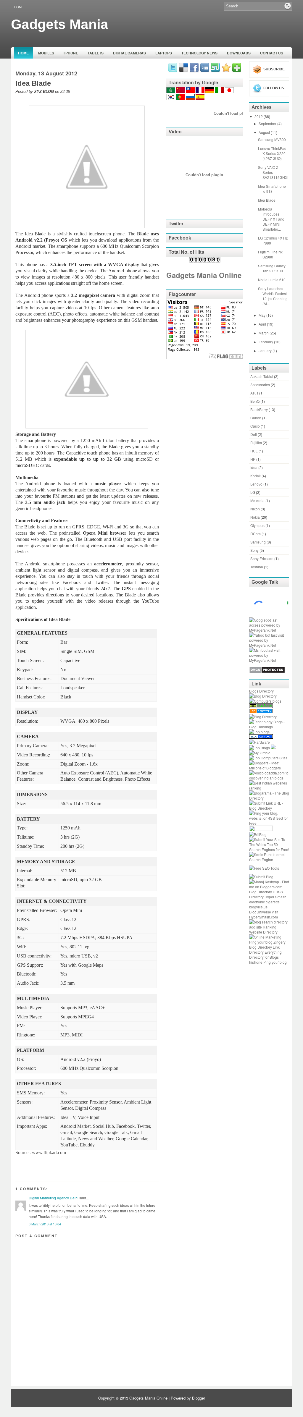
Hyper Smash (275, 896)
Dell (253, 434)
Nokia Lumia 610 (272, 279)
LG (252, 492)
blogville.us (258, 906)
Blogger (198, 1398)
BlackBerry (259, 409)
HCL (254, 450)
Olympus (257, 525)
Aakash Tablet (261, 376)
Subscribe (274, 69)
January (266, 350)
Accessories (260, 384)
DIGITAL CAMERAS (129, 53)
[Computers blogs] (265, 700)
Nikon (255, 508)
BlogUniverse (260, 911)
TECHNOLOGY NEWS (199, 53)
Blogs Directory (261, 690)
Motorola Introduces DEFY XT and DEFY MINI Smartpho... (271, 219)
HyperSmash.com (263, 916)
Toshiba (256, 566)
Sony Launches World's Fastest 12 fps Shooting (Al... (273, 296)
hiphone (255, 962)
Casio (255, 425)
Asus (254, 392)
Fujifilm (256, 442)
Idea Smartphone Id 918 (272, 189)
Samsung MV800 (272, 139)
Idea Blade (33, 83)
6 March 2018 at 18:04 (45, 1224)
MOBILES (46, 53)
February (266, 341)
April (263, 323)
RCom (255, 533)
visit (275, 911)
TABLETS (96, 53)
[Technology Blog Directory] (263, 695)
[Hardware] (259, 742)
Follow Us (273, 88)
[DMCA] (267, 671)
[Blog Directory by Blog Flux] (261, 711)
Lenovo (256, 483)
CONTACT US (271, 53)
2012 (259, 116)
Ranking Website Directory (263, 929)
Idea (253, 467)
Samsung (258, 541)
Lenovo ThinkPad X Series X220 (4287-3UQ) (272, 153)
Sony (254, 550)
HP (252, 459)
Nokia (255, 517)
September (268, 123)
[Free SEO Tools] (264, 868)
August (265, 132)
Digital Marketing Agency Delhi (53, 1197)
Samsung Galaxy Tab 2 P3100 (272, 268)
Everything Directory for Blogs (265, 954)
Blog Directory (260, 891)
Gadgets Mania (59, 24)
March (264, 332)
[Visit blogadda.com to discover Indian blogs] (269, 777)
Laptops (163, 53)
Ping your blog (261, 941)
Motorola (257, 500)
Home (19, 7)
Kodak (255, 475)
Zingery (279, 941)
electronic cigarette (264, 901)
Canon (255, 417)
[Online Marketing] (265, 936)
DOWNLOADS (239, 53)
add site (255, 926)
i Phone (71, 53)
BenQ (255, 401)
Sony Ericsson (261, 558)
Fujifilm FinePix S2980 (270, 254)
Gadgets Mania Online (203, 275)
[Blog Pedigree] (261, 829)
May (262, 315)
